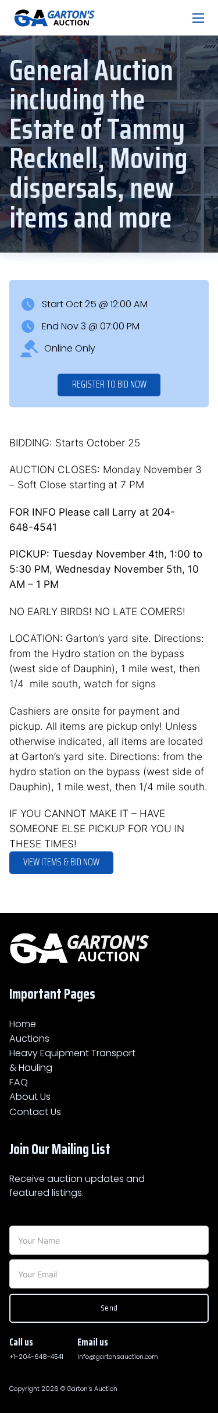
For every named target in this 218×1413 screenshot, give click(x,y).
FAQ (18, 1082)
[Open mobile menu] (198, 18)
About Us (30, 1096)
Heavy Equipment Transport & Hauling (72, 1060)
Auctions (29, 1038)
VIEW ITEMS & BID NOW (61, 862)
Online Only (69, 348)
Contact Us (35, 1112)
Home (22, 1024)
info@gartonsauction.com (117, 1356)
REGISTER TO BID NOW (109, 384)
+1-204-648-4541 (36, 1356)
